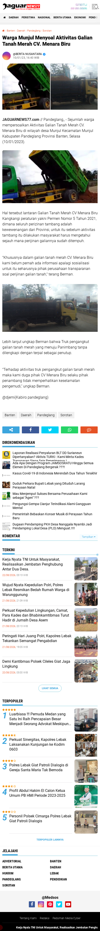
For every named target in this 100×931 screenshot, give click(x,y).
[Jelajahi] (94, 6)
